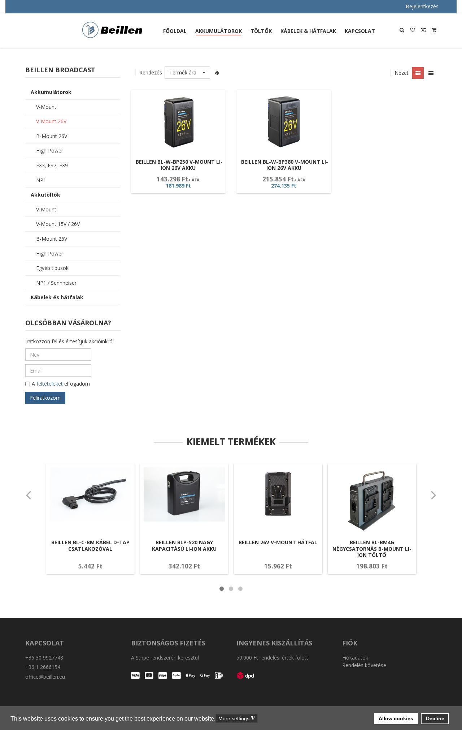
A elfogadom (61, 383)
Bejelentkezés (422, 6)
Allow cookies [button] (396, 718)
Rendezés (150, 72)
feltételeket (49, 383)
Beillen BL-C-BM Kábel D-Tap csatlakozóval (90, 545)
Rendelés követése (364, 665)
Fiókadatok (355, 657)
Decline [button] (435, 718)
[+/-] (217, 72)
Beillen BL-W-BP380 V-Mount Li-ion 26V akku (284, 165)
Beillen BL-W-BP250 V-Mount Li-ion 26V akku (179, 165)
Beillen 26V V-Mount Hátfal (278, 542)
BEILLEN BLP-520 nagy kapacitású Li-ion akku (184, 545)
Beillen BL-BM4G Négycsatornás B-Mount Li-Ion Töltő (371, 548)
